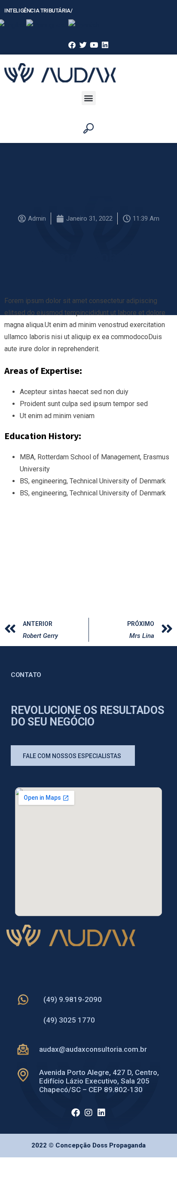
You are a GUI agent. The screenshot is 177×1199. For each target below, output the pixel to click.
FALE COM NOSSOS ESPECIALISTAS (72, 756)
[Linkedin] (101, 1113)
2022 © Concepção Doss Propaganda (88, 1145)
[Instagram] (88, 1113)
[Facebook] (76, 1113)
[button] (89, 98)
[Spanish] (83, 25)
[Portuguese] (47, 25)
